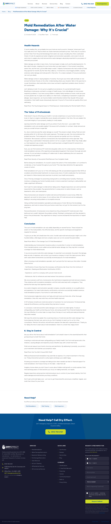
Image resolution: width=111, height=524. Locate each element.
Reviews (44, 4)
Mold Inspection (59, 406)
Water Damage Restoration (39, 452)
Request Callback (97, 501)
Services (30, 4)
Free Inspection (102, 4)
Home (3, 11)
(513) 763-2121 (89, 4)
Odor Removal (36, 460)
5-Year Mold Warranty (65, 468)
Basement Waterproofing (39, 455)
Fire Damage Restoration (39, 458)
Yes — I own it (93, 458)
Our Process (62, 449)
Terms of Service (105, 521)
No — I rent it (93, 463)
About (37, 4)
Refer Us (61, 479)
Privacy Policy (63, 482)
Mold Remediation (31, 406)
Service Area (53, 4)
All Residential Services (38, 466)
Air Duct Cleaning (36, 463)
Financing (62, 471)
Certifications (63, 465)
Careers (67, 4)
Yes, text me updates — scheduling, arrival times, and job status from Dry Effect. (97, 494)
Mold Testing (45, 406)
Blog (61, 4)
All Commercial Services (38, 469)
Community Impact (65, 476)
